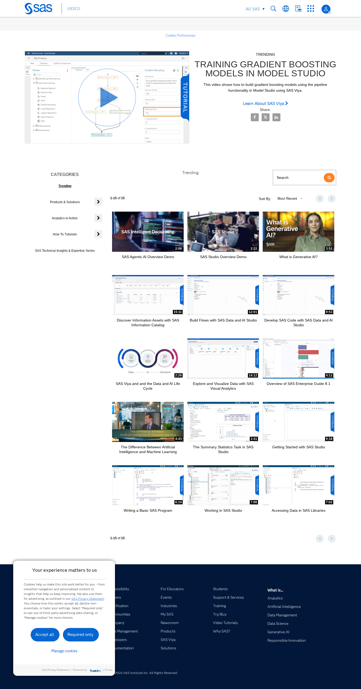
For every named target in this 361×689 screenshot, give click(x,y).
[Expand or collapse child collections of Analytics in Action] (98, 218)
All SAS (253, 8)
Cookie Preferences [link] (180, 35)
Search (273, 8)
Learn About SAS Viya (264, 103)
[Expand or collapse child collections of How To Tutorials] (98, 234)
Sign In (326, 9)
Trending (64, 186)
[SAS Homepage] (41, 9)
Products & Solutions (65, 202)
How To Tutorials (65, 234)
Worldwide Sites (286, 8)
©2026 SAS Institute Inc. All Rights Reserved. (145, 673)
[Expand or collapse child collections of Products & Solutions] (98, 202)
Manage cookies (64, 651)
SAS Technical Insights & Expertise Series (65, 251)
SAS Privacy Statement (87, 598)
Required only (80, 634)
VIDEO (73, 8)
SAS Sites (310, 8)
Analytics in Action (65, 218)
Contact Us (298, 8)
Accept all (44, 634)
